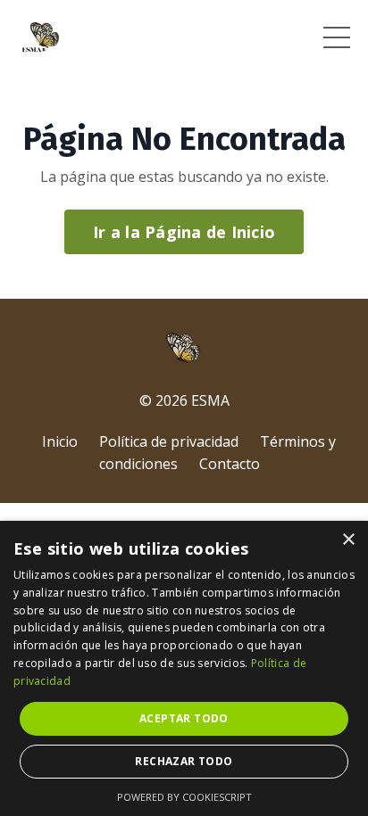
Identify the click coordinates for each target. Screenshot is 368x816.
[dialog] (184, 668)
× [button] (348, 540)
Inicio (60, 441)
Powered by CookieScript (184, 797)
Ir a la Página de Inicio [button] (184, 232)
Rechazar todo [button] (183, 761)
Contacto (229, 464)
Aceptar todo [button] (184, 718)
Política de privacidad (168, 441)
